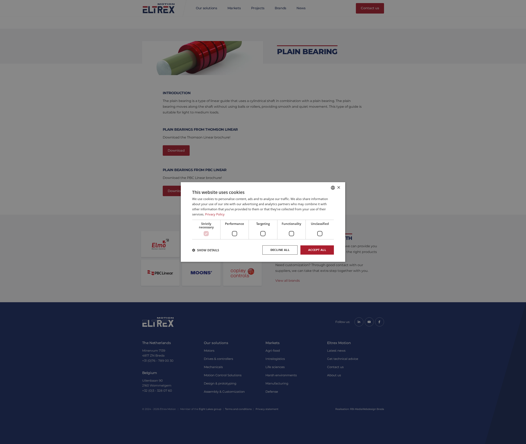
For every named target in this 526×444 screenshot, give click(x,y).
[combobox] (333, 188)
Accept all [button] (317, 250)
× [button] (338, 187)
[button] (205, 250)
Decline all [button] (280, 250)
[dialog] (263, 222)
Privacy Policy (215, 214)
